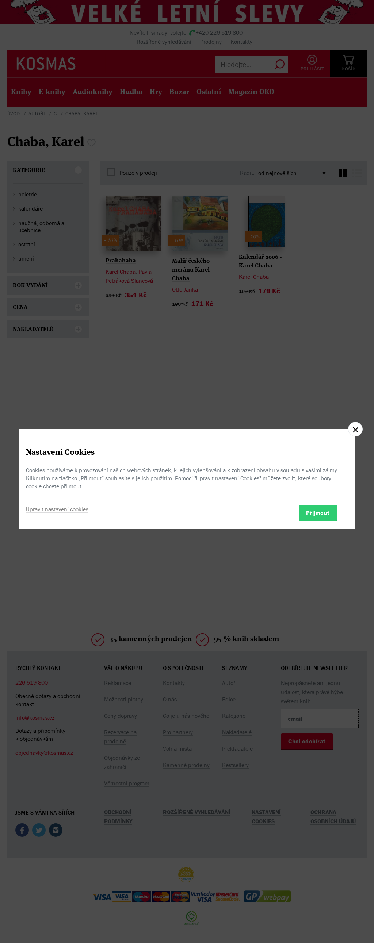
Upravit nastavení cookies (57, 509)
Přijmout (318, 512)
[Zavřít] (355, 429)
